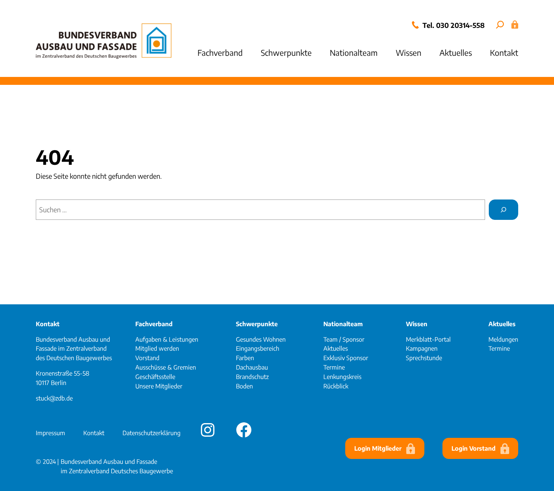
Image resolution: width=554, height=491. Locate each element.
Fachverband (154, 324)
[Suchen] (503, 209)
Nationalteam (343, 324)
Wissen (416, 324)
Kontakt (48, 324)
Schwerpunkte (257, 324)
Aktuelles (502, 324)
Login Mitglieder (377, 448)
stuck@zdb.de (54, 398)
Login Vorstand (473, 448)
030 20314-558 (460, 25)
